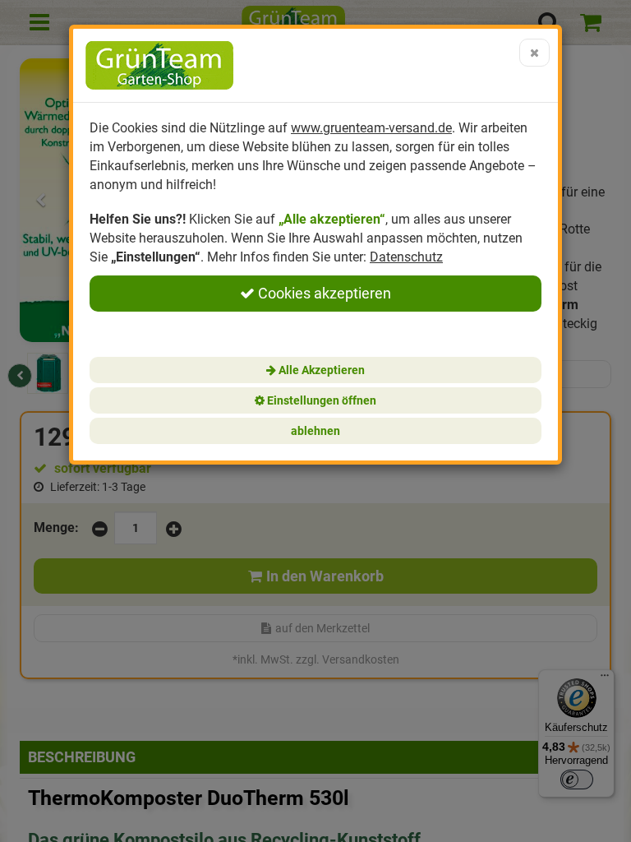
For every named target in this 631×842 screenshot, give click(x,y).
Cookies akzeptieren (323, 293)
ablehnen (315, 430)
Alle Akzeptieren (320, 370)
